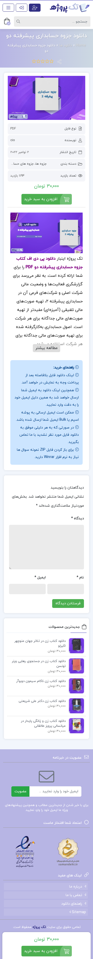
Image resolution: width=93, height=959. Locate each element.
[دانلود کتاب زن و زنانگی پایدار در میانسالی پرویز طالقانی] (75, 725)
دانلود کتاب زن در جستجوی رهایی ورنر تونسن (39, 664)
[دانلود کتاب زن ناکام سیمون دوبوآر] (75, 685)
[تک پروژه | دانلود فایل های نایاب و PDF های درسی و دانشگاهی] (69, 7)
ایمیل (40, 577)
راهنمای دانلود (71, 903)
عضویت (20, 791)
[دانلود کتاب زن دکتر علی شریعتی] (75, 705)
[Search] (19, 21)
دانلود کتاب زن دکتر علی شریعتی (42, 701)
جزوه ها (41, 164)
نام (80, 577)
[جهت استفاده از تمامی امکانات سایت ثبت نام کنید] (35, 8)
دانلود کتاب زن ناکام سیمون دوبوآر (41, 681)
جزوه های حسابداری (20, 164)
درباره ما (75, 886)
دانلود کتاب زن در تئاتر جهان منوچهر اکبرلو (40, 644)
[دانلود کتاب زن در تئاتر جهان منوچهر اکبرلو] (75, 645)
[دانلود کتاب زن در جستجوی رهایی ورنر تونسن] (75, 665)
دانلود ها (65, 45)
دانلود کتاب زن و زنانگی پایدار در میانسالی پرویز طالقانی (43, 724)
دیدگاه (77, 518)
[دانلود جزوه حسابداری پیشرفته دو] (46, 98)
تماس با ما (74, 895)
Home (81, 45)
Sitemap (78, 912)
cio (12, 140)
